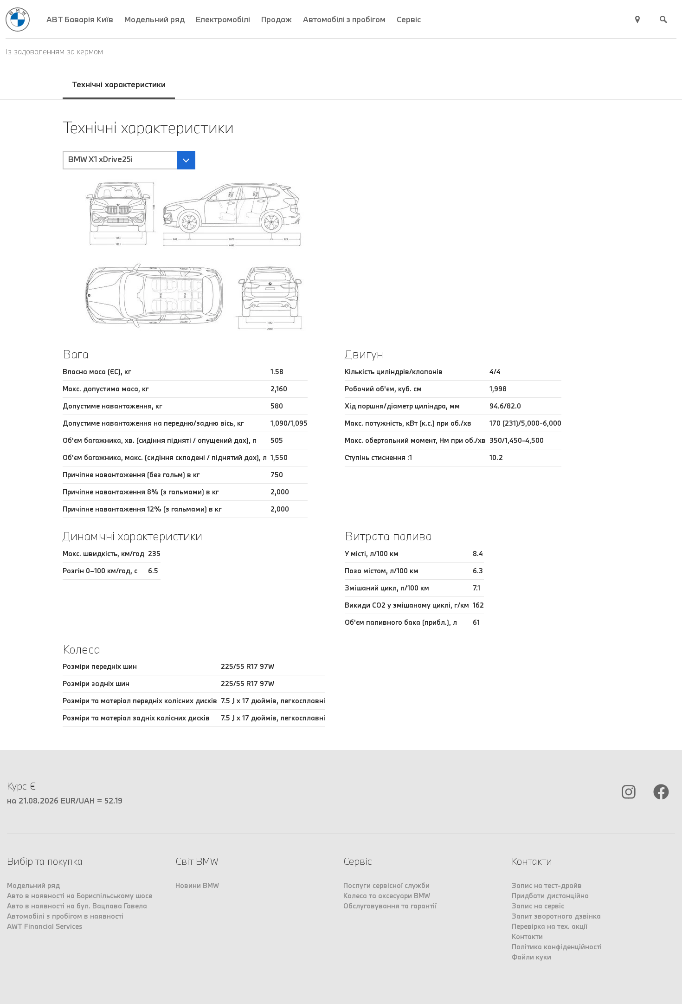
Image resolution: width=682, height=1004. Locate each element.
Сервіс (409, 19)
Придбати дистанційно (550, 895)
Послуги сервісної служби (386, 885)
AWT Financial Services (45, 926)
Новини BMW (197, 885)
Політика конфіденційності (557, 946)
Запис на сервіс (538, 905)
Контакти (527, 936)
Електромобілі (223, 19)
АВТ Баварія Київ (79, 19)
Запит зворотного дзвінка (556, 916)
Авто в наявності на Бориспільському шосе (79, 895)
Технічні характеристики (119, 84)
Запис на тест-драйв (547, 885)
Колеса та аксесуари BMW (386, 895)
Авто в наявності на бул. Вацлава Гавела (77, 905)
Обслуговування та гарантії (390, 905)
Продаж (276, 19)
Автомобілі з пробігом (344, 19)
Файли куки (531, 956)
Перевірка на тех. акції (549, 926)
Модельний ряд (154, 19)
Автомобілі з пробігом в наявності (65, 916)
